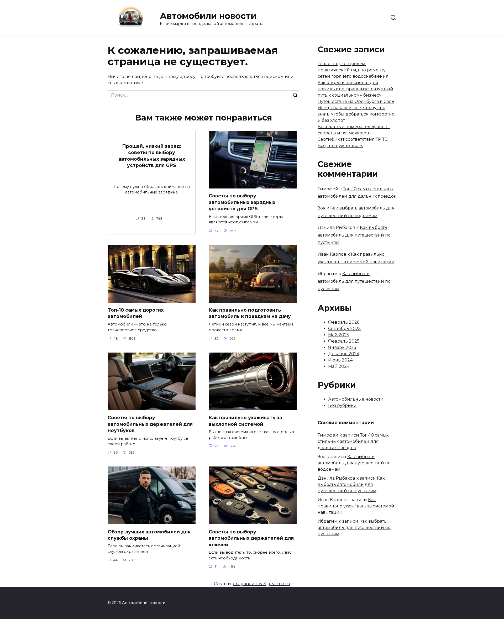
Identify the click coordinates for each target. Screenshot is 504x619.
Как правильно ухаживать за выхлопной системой (245, 421)
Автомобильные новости (356, 399)
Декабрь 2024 (343, 353)
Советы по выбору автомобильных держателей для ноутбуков (150, 424)
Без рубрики (342, 405)
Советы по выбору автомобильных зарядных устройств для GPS (242, 202)
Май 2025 (338, 334)
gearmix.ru (278, 583)
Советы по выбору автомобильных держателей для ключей (251, 538)
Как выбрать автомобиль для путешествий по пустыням (354, 235)
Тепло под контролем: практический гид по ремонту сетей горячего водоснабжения (353, 70)
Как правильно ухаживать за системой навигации (356, 506)
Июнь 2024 (340, 360)
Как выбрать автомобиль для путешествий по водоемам (354, 463)
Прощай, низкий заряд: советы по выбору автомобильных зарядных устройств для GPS (151, 155)
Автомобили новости (208, 16)
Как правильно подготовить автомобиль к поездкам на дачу (250, 313)
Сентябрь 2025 (344, 328)
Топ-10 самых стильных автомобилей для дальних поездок (353, 441)
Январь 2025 (342, 347)
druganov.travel (249, 583)
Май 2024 (338, 366)
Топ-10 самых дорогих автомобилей (136, 313)
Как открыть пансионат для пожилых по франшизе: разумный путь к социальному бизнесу (355, 89)
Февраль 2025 (343, 341)
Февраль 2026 (343, 322)
